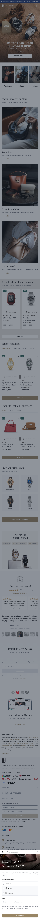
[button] (24, 908)
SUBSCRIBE (20, 916)
